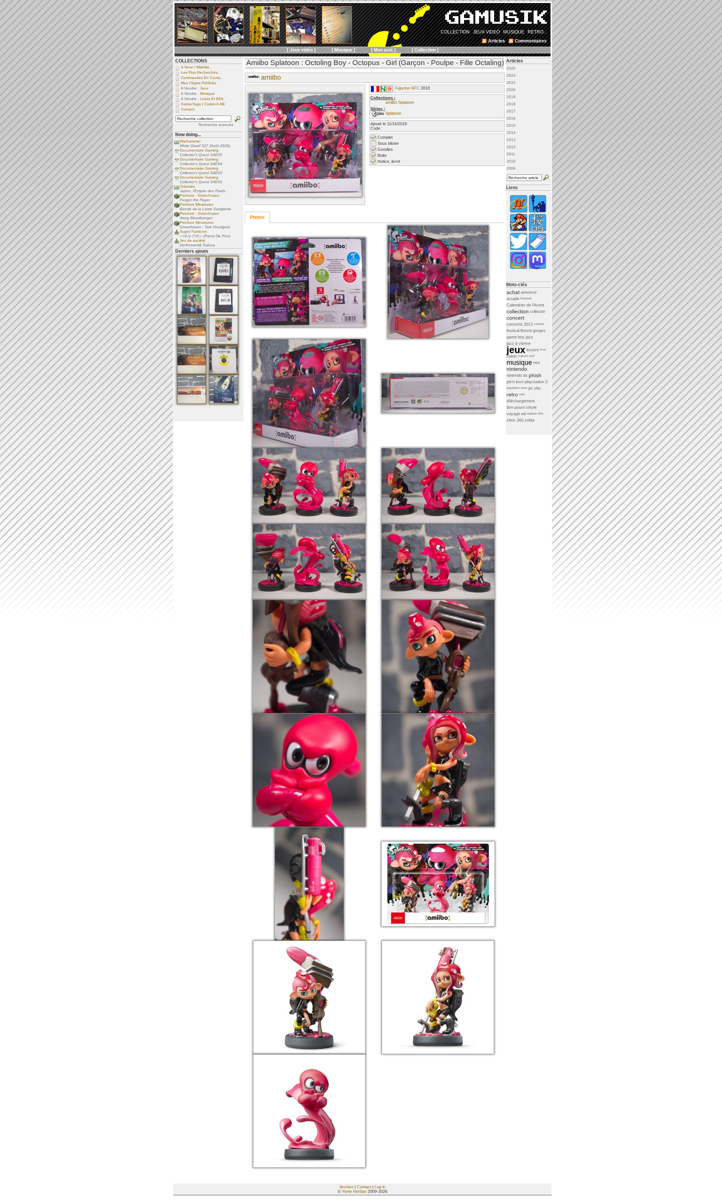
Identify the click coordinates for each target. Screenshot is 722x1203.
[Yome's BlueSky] (518, 249)
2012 (511, 147)
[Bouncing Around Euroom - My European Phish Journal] (537, 212)
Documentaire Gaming (199, 150)
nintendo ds (517, 375)
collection (518, 311)
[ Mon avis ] (383, 50)
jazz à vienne (519, 343)
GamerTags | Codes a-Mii (202, 104)
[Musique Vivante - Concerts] (537, 249)
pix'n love (515, 381)
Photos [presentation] (257, 217)
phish (535, 375)
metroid (523, 356)
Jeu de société (192, 240)
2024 (511, 75)
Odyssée (187, 186)
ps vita (534, 388)
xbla (540, 413)
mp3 (531, 356)
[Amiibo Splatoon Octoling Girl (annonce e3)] (438, 1052)
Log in (380, 1187)
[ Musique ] (343, 50)
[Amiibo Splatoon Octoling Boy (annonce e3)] (309, 1052)
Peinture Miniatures (196, 204)
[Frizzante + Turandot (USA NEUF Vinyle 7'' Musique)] (223, 372)
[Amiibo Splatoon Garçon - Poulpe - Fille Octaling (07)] (438, 522)
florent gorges (533, 330)
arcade (513, 298)
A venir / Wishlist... (196, 67)
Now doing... (188, 134)
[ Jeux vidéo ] (301, 50)
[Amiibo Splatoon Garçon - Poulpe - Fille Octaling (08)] (309, 598)
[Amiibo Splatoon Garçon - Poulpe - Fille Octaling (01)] (305, 195)
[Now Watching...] (177, 153)
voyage (513, 413)
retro (512, 394)
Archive (346, 1187)
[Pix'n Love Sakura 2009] (537, 231)
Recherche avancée (216, 125)
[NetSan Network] (518, 212)
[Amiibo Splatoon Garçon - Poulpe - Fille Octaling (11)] (438, 711)
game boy (516, 337)
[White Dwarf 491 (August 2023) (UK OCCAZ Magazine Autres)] (191, 313)
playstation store (517, 388)
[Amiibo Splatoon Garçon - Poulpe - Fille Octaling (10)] (309, 711)
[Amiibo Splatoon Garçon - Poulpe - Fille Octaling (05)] (438, 411)
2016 (511, 118)
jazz (529, 337)
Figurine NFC (407, 88)
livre (543, 349)
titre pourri (516, 407)
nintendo (517, 369)
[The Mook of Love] (518, 231)
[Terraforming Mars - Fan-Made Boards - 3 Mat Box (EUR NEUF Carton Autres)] (191, 343)
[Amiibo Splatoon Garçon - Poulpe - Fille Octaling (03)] (438, 337)
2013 (511, 140)
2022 (511, 82)
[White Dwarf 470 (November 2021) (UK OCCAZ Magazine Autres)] (191, 283)
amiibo (271, 77)
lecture (532, 349)
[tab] (257, 217)
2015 (511, 125)
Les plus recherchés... (201, 72)
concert (515, 318)
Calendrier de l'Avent (525, 305)
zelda (529, 420)
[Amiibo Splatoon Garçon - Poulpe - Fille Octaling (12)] (309, 825)
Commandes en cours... (202, 78)
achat (513, 292)
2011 (511, 154)
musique (519, 362)
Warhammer (190, 141)
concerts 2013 (520, 324)
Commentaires (531, 41)
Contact (364, 1187)
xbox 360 (515, 420)
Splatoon (393, 113)
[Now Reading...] (177, 144)
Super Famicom (193, 231)
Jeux (204, 88)
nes (536, 362)
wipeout (532, 413)
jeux (516, 349)
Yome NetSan (354, 1191)
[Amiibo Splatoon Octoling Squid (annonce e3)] (309, 1165)
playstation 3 (536, 381)
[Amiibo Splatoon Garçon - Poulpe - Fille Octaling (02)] (309, 325)
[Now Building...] (177, 198)
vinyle (531, 407)
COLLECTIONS (191, 61)
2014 (511, 132)
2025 (511, 68)
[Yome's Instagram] (518, 268)
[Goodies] (390, 90)
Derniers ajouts (191, 251)
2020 (511, 90)
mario (512, 356)
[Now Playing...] (177, 234)
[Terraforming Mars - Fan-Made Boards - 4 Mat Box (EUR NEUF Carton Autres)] (191, 372)
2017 (511, 111)
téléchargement (521, 401)
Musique (207, 93)
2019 (511, 97)
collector (537, 311)
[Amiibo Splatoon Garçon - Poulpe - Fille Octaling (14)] (309, 938)
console (539, 324)
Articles (514, 61)
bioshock (526, 298)
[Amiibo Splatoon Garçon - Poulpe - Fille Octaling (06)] (309, 522)
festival (513, 330)
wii (523, 413)
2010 (511, 161)
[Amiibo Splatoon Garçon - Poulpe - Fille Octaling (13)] (438, 825)
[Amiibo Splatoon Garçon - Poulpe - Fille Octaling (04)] (309, 446)
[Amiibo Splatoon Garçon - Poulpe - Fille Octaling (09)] (438, 598)
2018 (511, 104)
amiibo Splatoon (399, 102)
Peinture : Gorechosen (199, 195)
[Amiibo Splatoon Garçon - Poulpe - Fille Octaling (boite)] (438, 924)
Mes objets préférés (198, 83)
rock (522, 394)
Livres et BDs (211, 99)
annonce (529, 292)
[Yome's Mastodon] (537, 268)
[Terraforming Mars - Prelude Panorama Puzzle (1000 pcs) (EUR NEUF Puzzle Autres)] (191, 402)
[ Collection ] (425, 50)
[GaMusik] (496, 19)
